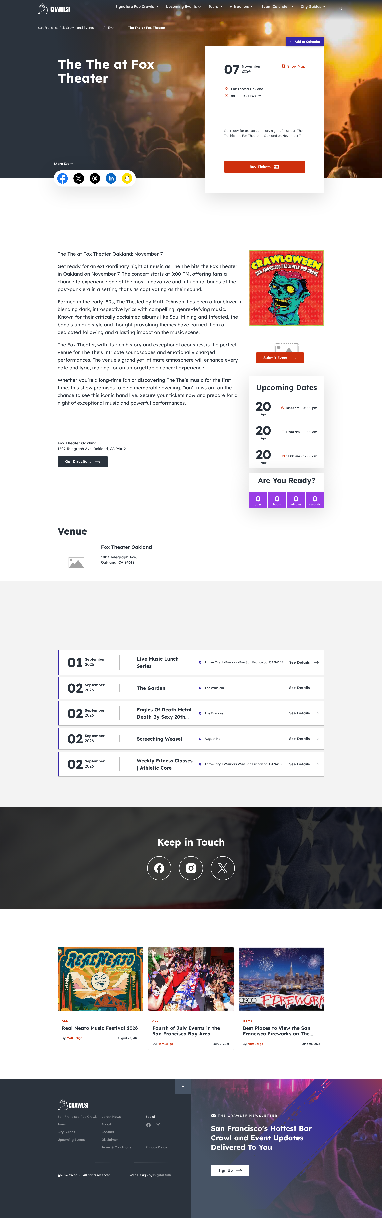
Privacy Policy (156, 1147)
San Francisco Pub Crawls (77, 1117)
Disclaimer (110, 1140)
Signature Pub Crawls (134, 7)
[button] (340, 8)
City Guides (311, 7)
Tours (213, 7)
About (106, 1124)
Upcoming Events (181, 7)
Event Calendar (275, 7)
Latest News (111, 1117)
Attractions (240, 7)
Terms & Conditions (116, 1147)
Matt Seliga (74, 1038)
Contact (108, 1132)
